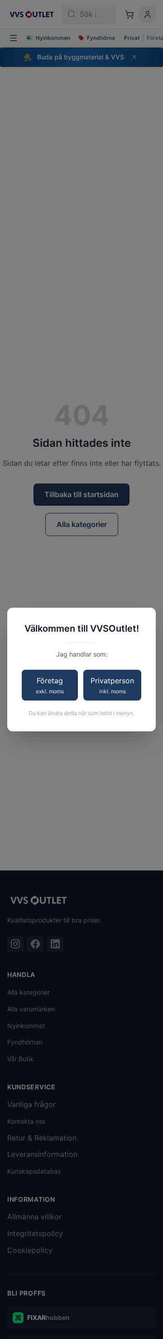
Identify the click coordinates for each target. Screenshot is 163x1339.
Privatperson (112, 685)
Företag (50, 685)
